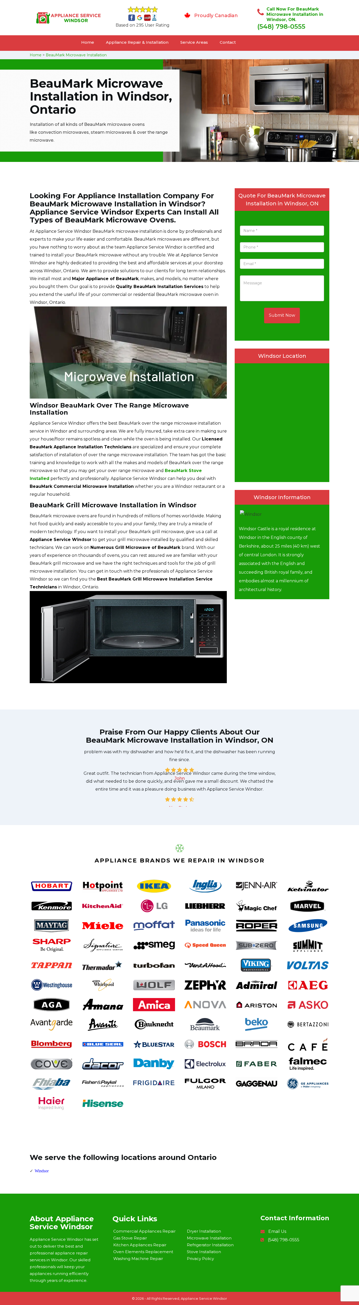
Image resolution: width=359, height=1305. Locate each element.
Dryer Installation (204, 1231)
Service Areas (194, 42)
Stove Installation (204, 1251)
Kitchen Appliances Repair (139, 1244)
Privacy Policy (200, 1258)
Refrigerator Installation (210, 1244)
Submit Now (282, 315)
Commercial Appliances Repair (144, 1231)
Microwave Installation (209, 1238)
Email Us (277, 1231)
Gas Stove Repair (130, 1238)
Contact (228, 42)
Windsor (42, 1171)
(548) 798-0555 (281, 26)
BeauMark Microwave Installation (76, 55)
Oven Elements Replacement (143, 1251)
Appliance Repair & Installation (137, 42)
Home (87, 42)
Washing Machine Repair (138, 1258)
